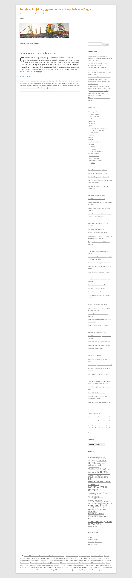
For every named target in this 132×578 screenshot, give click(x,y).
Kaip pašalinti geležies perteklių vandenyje (100, 365)
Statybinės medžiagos (94, 142)
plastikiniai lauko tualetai (94, 501)
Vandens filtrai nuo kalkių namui (97, 332)
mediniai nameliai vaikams (99, 482)
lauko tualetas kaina (105, 474)
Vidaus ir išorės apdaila (72, 556)
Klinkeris (93, 146)
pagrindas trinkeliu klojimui (95, 499)
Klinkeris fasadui (44, 556)
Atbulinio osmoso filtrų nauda (96, 199)
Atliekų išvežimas (94, 156)
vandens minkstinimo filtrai (98, 517)
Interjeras (92, 123)
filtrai (91, 463)
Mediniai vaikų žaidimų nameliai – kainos (100, 88)
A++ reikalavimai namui (94, 65)
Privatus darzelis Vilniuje (32, 560)
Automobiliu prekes (72, 563)
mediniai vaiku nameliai (97, 488)
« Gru (89, 432)
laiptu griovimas (56, 83)
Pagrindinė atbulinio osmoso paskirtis (99, 402)
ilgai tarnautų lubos (78, 565)
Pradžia (22, 18)
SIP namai (107, 560)
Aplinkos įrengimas (93, 112)
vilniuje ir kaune (93, 567)
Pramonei (91, 140)
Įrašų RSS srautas (93, 539)
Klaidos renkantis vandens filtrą (97, 285)
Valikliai (93, 163)
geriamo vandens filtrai (100, 463)
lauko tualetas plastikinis (94, 475)
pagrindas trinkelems (93, 496)
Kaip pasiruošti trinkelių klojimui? (97, 56)
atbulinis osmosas (101, 456)
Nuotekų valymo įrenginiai (98, 128)
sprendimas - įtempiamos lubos (63, 567)
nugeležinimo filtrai (103, 493)
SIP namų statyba (58, 558)
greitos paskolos (88, 565)
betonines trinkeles (102, 458)
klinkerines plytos (92, 469)
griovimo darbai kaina (69, 81)
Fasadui (94, 149)
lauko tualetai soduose (94, 474)
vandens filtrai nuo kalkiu (105, 507)
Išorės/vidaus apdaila (95, 160)
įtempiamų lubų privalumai (80, 567)
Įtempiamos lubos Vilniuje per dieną (98, 91)
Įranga (91, 126)
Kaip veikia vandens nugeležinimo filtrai (99, 342)
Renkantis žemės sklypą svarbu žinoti (99, 263)
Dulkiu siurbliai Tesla (84, 558)
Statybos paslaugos (42, 81)
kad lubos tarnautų (32, 567)
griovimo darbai (58, 81)
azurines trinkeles (92, 458)
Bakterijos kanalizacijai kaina (65, 560)
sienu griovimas (33, 86)
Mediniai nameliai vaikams (98, 119)
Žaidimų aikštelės (94, 116)
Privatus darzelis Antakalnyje (48, 560)
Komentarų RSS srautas (95, 542)
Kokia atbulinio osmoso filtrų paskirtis (99, 374)
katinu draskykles (90, 570)
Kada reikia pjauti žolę (94, 355)
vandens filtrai (97, 505)
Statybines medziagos (46, 558)
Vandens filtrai (95, 133)
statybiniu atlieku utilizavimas (38, 88)
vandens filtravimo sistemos (97, 510)
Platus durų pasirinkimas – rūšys (97, 173)
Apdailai (91, 144)
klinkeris (102, 472)
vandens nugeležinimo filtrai (100, 522)
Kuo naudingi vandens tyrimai (96, 229)
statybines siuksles (68, 86)
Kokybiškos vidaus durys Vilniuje (97, 63)
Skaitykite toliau (26, 76)
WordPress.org (92, 544)
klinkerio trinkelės (92, 472)
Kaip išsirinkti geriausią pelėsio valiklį (98, 177)
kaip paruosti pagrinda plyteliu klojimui (98, 468)
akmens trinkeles (92, 456)
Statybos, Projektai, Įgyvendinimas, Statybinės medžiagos (55, 9)
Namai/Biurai (92, 121)
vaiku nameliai (105, 503)
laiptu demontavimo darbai (43, 83)
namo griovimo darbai (105, 492)
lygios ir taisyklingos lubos (105, 567)
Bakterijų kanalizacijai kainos (81, 560)
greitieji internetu (99, 565)
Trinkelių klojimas (94, 114)
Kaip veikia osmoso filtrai (95, 292)
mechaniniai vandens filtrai (98, 478)
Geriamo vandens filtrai (98, 563)
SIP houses (63, 563)
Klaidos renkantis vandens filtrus (97, 232)
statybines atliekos (56, 86)
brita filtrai (101, 460)
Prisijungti (91, 537)
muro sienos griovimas (68, 83)
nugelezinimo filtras (93, 493)
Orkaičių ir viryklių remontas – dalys (98, 86)
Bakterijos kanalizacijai (52, 565)
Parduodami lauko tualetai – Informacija (99, 77)
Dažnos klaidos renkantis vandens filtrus (99, 325)
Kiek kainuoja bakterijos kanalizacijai (40, 563)
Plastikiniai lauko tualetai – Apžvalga (98, 79)
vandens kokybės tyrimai (94, 515)
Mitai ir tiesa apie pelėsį (94, 95)
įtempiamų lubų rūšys (78, 570)
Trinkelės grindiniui (97, 151)
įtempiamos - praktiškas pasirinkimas (31, 570)
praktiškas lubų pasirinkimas (46, 567)
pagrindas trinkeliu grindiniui (95, 497)
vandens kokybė (96, 513)
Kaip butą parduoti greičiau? (96, 93)
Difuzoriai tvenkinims (96, 558)
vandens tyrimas (92, 526)
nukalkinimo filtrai (92, 494)
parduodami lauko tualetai (95, 500)
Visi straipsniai (35, 558)
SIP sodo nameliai (24, 563)
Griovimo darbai (31, 81)
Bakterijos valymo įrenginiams (63, 570)
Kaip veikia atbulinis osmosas (96, 195)
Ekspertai (26, 556)
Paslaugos (92, 135)
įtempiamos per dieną (48, 570)
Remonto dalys (55, 563)
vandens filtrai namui (93, 507)
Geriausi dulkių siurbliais (70, 558)
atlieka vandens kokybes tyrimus (96, 457)
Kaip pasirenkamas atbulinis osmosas (99, 345)
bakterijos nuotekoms (101, 570)
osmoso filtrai (100, 494)
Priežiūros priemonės (98, 130)
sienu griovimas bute (45, 86)
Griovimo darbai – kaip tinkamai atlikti (38, 52)
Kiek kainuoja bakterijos (97, 560)
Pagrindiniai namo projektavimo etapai (99, 272)
